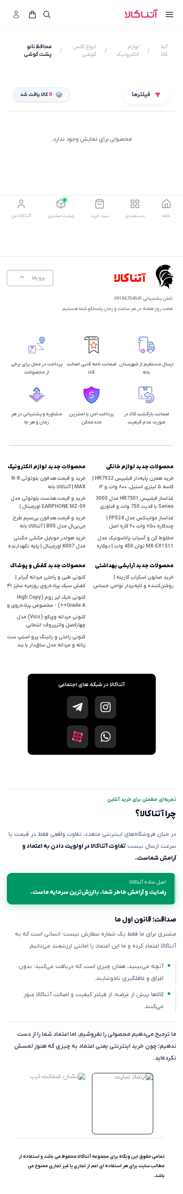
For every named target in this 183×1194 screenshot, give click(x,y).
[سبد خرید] (32, 14)
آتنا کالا (164, 50)
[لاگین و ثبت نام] (16, 14)
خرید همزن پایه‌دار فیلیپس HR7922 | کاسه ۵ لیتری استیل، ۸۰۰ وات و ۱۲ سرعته (133, 486)
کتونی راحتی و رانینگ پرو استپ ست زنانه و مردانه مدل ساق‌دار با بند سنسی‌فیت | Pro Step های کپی (46, 645)
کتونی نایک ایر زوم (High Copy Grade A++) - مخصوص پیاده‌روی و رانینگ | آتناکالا (46, 605)
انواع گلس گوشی (84, 50)
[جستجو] (47, 14)
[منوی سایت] (169, 14)
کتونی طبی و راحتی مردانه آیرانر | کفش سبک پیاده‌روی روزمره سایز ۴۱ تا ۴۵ (46, 585)
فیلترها (141, 94)
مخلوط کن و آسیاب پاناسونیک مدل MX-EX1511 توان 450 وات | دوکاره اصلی (135, 546)
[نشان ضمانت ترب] (57, 1076)
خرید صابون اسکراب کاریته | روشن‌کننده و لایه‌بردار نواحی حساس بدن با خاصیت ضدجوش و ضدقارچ (133, 585)
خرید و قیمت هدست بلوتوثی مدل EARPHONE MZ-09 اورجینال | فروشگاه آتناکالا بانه (48, 506)
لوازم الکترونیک (127, 50)
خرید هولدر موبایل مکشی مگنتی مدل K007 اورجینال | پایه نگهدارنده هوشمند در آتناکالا (47, 546)
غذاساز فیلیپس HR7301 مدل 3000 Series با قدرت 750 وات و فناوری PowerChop (135, 506)
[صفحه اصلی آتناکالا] (141, 14)
